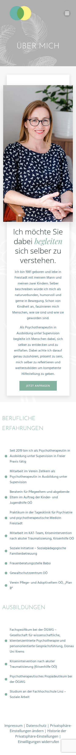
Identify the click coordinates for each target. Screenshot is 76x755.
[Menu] (67, 13)
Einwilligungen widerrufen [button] (38, 741)
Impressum (13, 725)
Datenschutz (36, 725)
